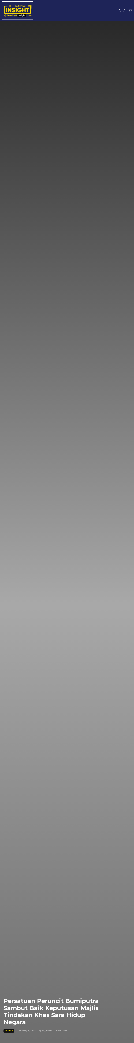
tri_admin (47, 1030)
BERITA (9, 1031)
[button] (120, 11)
